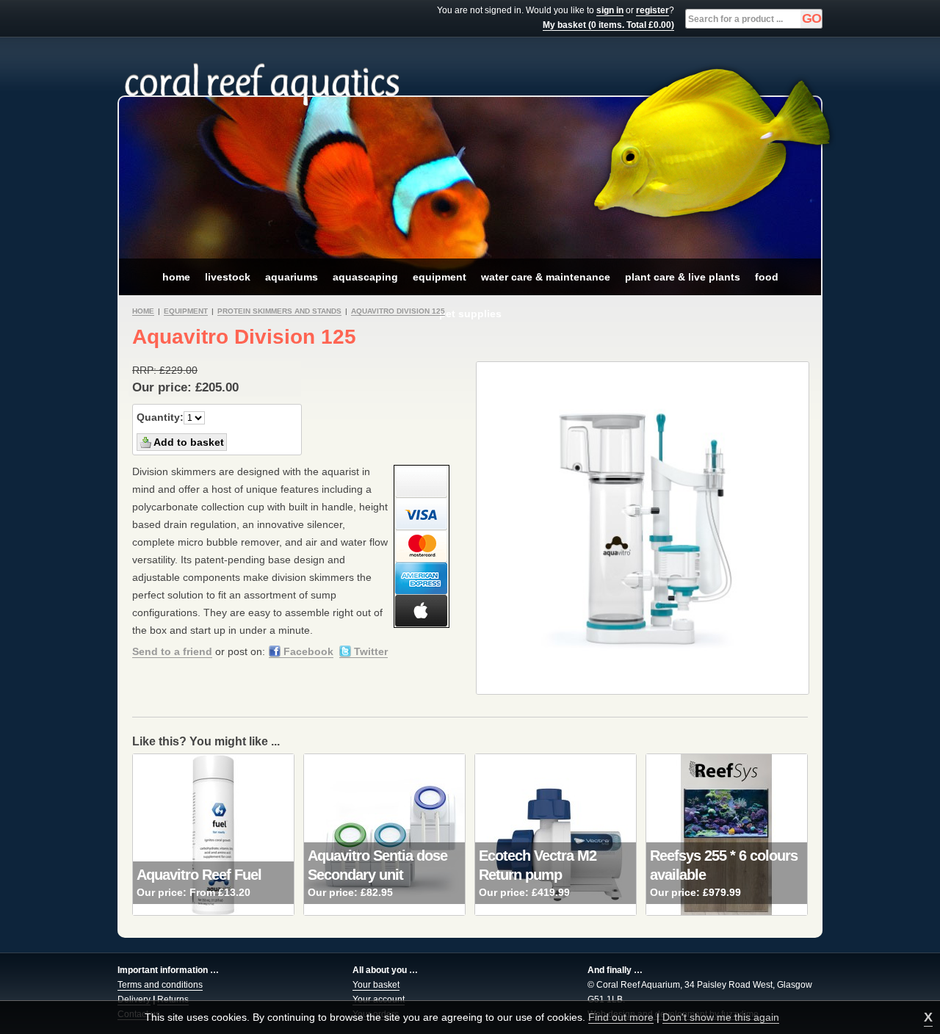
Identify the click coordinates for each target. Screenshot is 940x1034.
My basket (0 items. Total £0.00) (608, 25)
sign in (609, 10)
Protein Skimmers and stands (279, 311)
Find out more (621, 1017)
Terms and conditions (160, 985)
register (652, 10)
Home (143, 311)
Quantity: (160, 417)
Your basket (376, 985)
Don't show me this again (720, 1017)
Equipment (186, 311)
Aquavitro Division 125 (398, 311)
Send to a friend (172, 651)
